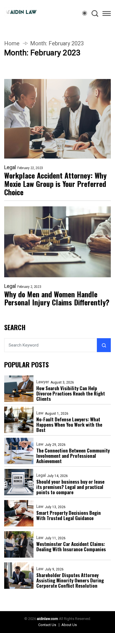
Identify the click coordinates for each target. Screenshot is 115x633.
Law (40, 413)
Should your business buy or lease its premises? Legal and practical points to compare (70, 487)
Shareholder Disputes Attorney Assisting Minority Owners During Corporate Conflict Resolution (70, 580)
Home (12, 43)
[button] (106, 14)
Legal (10, 167)
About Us (69, 625)
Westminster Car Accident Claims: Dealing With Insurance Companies (71, 546)
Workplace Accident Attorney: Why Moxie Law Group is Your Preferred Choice (55, 183)
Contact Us (47, 625)
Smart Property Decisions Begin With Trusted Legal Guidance (68, 515)
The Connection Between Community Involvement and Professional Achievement (73, 456)
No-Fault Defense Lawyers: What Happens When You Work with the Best (69, 424)
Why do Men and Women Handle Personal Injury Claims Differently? (56, 298)
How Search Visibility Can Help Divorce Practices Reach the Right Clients (70, 393)
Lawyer (42, 382)
